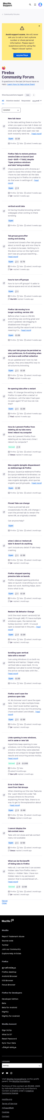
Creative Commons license (18, 1092)
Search (30, 5)
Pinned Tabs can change (18, 503)
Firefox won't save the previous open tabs (18, 695)
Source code (7, 941)
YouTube (7, 1073)
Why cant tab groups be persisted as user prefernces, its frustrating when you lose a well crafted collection (24, 353)
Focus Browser (8, 985)
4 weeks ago (28, 299)
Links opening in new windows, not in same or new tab (22, 739)
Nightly (5, 1012)
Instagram (11, 1073)
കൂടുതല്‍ (36, 101)
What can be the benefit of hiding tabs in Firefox (19, 862)
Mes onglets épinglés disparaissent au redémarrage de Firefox (24, 466)
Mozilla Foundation (21, 1081)
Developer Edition (10, 999)
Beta (4, 1003)
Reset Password (9, 1039)
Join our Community (11, 949)
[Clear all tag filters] (33, 95)
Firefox (13, 144)
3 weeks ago (24, 196)
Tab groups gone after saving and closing (18, 237)
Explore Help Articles (11, 953)
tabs (27, 95)
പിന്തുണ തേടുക (9, 1047)
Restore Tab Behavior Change (21, 612)
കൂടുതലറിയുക (22, 55)
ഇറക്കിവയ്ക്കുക (9, 968)
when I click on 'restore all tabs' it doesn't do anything (20, 542)
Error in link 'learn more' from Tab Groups (18, 785)
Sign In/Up (7, 1030)
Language (6, 1061)
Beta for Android (9, 1007)
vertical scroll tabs (16, 206)
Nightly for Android (11, 1016)
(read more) (36, 134)
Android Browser (9, 976)
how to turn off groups (18, 280)
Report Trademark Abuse (13, 936)
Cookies (5, 1112)
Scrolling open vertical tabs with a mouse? (18, 654)
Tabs (21, 144)
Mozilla (8, 921)
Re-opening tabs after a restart (22, 389)
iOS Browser (7, 980)
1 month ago (24, 563)
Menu (35, 5)
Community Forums (11, 14)
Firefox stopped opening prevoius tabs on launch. (19, 574)
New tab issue (14, 118)
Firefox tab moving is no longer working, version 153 (20, 310)
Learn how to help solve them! (21, 84)
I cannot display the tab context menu (17, 829)
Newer (5, 901)
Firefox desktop (9, 972)
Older (4, 903)
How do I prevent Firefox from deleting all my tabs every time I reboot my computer (21, 430)
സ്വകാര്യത (8, 1108)
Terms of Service (9, 1103)
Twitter (5, 945)
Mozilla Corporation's (16, 1079)
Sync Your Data (9, 1043)
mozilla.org (7, 1099)
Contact (5, 1116)
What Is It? (7, 1034)
